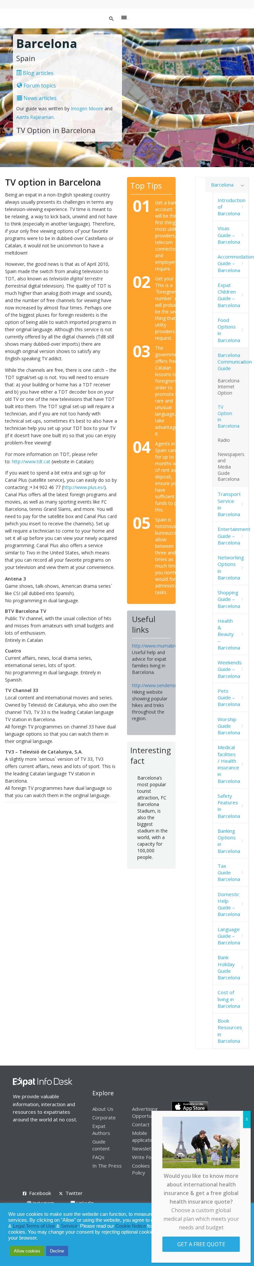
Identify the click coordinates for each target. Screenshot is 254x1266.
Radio (224, 440)
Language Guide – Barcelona (229, 936)
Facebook (40, 1193)
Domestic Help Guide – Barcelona (229, 904)
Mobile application (144, 1136)
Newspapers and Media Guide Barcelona (231, 466)
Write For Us (146, 1157)
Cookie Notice (130, 1226)
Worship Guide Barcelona (229, 726)
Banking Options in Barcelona (229, 840)
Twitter (74, 1193)
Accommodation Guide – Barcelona (233, 263)
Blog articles (37, 73)
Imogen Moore (87, 108)
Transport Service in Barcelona (229, 504)
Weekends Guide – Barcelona (230, 669)
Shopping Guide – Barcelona (229, 599)
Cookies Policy (141, 1169)
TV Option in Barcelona (228, 416)
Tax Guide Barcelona (229, 872)
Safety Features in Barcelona (229, 805)
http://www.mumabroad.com (163, 646)
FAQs (98, 1157)
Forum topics (39, 85)
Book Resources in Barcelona (230, 1030)
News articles (39, 98)
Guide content (101, 1145)
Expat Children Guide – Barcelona (229, 295)
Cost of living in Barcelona (229, 999)
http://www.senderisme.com (162, 685)
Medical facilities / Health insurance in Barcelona (229, 764)
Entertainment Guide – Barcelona (233, 536)
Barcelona (222, 184)
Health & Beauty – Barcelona (229, 634)
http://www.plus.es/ (83, 487)
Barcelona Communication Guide (233, 362)
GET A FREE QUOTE (201, 1244)
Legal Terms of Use (34, 1226)
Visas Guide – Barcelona (229, 235)
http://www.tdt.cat (31, 461)
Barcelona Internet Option (228, 386)
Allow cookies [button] (27, 1250)
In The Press (107, 1165)
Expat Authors (101, 1129)
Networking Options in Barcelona (231, 567)
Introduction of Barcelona (231, 207)
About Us (102, 1109)
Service (69, 1226)
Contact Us (144, 1124)
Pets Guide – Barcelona (229, 697)
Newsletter (145, 1148)
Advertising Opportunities (148, 1112)
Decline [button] (57, 1250)
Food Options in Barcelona (229, 330)
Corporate (104, 1117)
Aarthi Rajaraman (35, 117)
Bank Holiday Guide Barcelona (229, 967)
